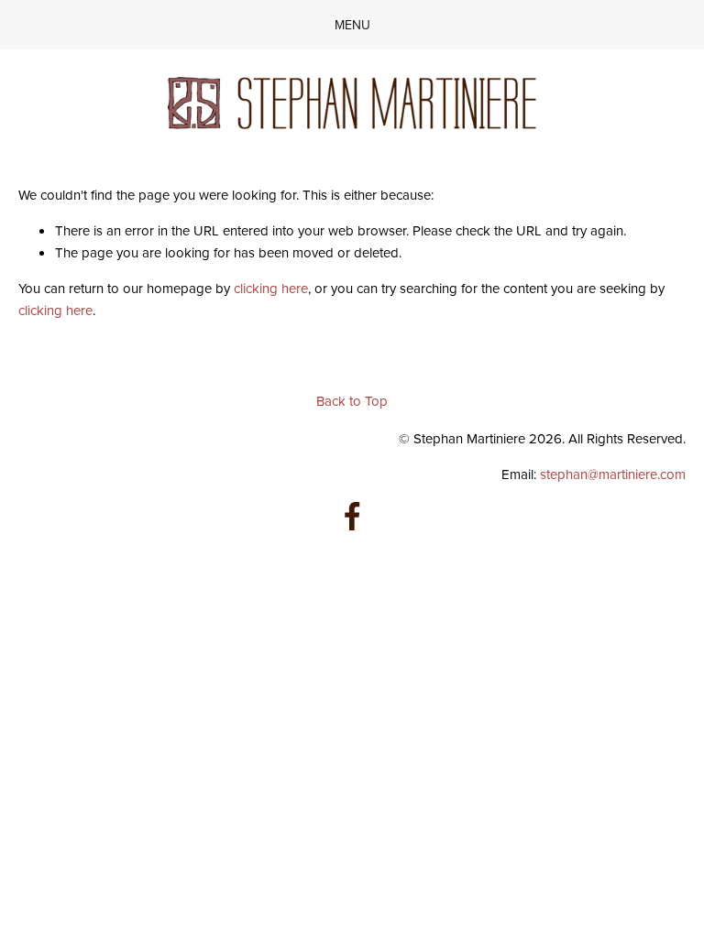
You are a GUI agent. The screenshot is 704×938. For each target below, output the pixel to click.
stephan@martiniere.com (613, 474)
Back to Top (352, 400)
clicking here (271, 288)
